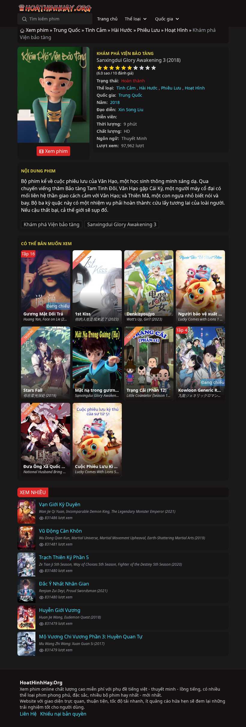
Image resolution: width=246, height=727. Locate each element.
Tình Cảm (126, 88)
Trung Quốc (130, 95)
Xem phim (56, 151)
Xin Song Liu (130, 109)
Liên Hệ (28, 713)
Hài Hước (148, 88)
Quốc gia (164, 19)
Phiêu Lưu (171, 88)
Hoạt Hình (195, 88)
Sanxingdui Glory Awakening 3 (121, 224)
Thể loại (133, 19)
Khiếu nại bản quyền (63, 713)
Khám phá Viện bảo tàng (125, 53)
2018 (115, 102)
